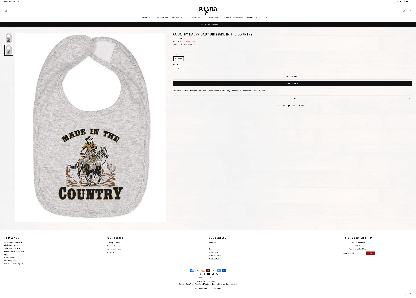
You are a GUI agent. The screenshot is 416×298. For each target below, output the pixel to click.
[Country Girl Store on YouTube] (208, 273)
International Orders (114, 249)
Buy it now (292, 83)
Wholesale (269, 18)
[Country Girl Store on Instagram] (200, 273)
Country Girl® (179, 18)
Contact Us (111, 252)
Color (176, 54)
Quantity (177, 64)
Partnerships (253, 18)
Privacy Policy (214, 258)
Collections (162, 18)
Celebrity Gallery (215, 255)
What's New (147, 18)
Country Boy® (196, 18)
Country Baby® (213, 18)
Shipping (176, 44)
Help (6, 254)
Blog (210, 249)
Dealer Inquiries (9, 261)
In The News (213, 252)
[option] (208, 24)
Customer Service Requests (13, 264)
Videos (211, 246)
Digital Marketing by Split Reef (208, 288)
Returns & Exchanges (114, 246)
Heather (178, 59)
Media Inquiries (9, 258)
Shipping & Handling (114, 243)
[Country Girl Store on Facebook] (204, 273)
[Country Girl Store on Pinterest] (217, 273)
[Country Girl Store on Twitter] (213, 273)
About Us (212, 243)
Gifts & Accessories (233, 18)
